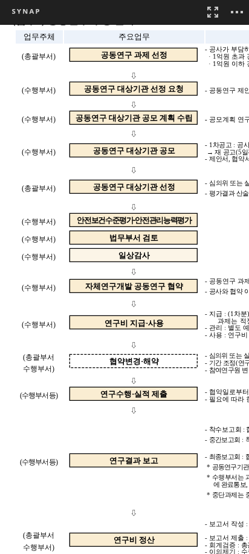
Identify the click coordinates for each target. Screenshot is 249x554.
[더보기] (237, 12)
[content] (124, 277)
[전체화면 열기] (213, 12)
